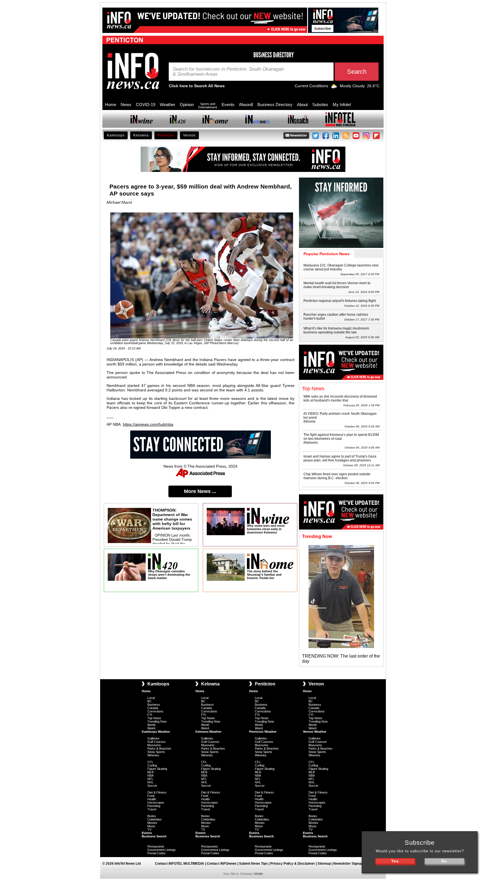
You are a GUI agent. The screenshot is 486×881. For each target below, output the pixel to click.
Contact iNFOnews (222, 864)
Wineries (153, 755)
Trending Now (156, 721)
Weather (167, 104)
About (302, 104)
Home (110, 104)
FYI (149, 714)
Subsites (320, 104)
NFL (150, 779)
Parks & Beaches (159, 748)
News (126, 104)
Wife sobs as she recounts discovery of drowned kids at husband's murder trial (340, 398)
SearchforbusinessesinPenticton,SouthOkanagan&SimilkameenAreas (228, 72)
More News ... (200, 491)
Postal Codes (156, 853)
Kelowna (141, 135)
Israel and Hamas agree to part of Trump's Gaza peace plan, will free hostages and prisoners (339, 458)
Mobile (258, 873)
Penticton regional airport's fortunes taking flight (339, 301)
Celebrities (154, 819)
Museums (154, 745)
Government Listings (161, 849)
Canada (152, 708)
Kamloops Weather (156, 731)
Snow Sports (156, 752)
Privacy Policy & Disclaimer (292, 864)
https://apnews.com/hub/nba (148, 424)
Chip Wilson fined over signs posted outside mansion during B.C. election (336, 476)
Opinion (187, 104)
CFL (150, 762)
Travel (151, 809)
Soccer (152, 785)
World (151, 725)
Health (151, 799)
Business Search (154, 836)
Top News (154, 718)
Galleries (153, 738)
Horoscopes (155, 802)
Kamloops (116, 135)
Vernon (189, 135)
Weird (151, 728)
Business (153, 704)
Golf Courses (156, 741)
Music (151, 826)
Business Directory (274, 104)
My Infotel (342, 104)
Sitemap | (325, 864)
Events (228, 104)
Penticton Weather (262, 731)
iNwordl (246, 104)
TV (149, 829)
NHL (150, 782)
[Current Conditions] (334, 87)
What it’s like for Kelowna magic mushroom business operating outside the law (336, 330)
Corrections (155, 711)
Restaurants (155, 846)
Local (151, 698)
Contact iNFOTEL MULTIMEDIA (179, 864)
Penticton (166, 135)
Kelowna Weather (208, 731)
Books (151, 816)
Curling (152, 765)
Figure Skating (157, 768)
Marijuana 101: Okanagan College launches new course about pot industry (341, 267)
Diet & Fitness (156, 792)
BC (149, 701)
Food (150, 795)
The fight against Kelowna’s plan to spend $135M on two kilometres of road (341, 437)
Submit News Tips (253, 864)
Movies (152, 822)
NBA (150, 775)
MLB (150, 772)
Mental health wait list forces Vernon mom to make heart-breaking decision (336, 285)
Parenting (153, 806)
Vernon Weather (314, 731)
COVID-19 (145, 104)
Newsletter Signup (348, 864)
